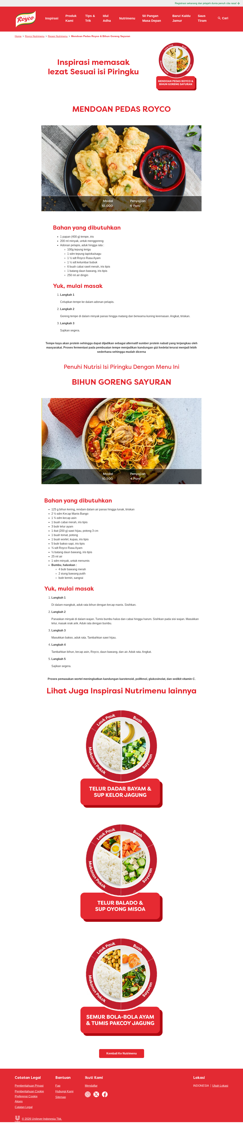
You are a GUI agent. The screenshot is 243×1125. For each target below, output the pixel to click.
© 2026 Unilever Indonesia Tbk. (42, 1118)
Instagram (88, 1094)
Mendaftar (91, 1085)
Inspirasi (51, 18)
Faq (57, 1085)
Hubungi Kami (64, 1091)
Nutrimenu (127, 18)
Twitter (96, 1094)
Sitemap (60, 1097)
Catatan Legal (24, 1107)
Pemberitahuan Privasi (29, 1085)
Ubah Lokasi (220, 1085)
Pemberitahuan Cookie (29, 1091)
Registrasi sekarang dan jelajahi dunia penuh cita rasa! (206, 3)
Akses (19, 1101)
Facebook (105, 1094)
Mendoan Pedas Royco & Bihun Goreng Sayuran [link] (100, 36)
